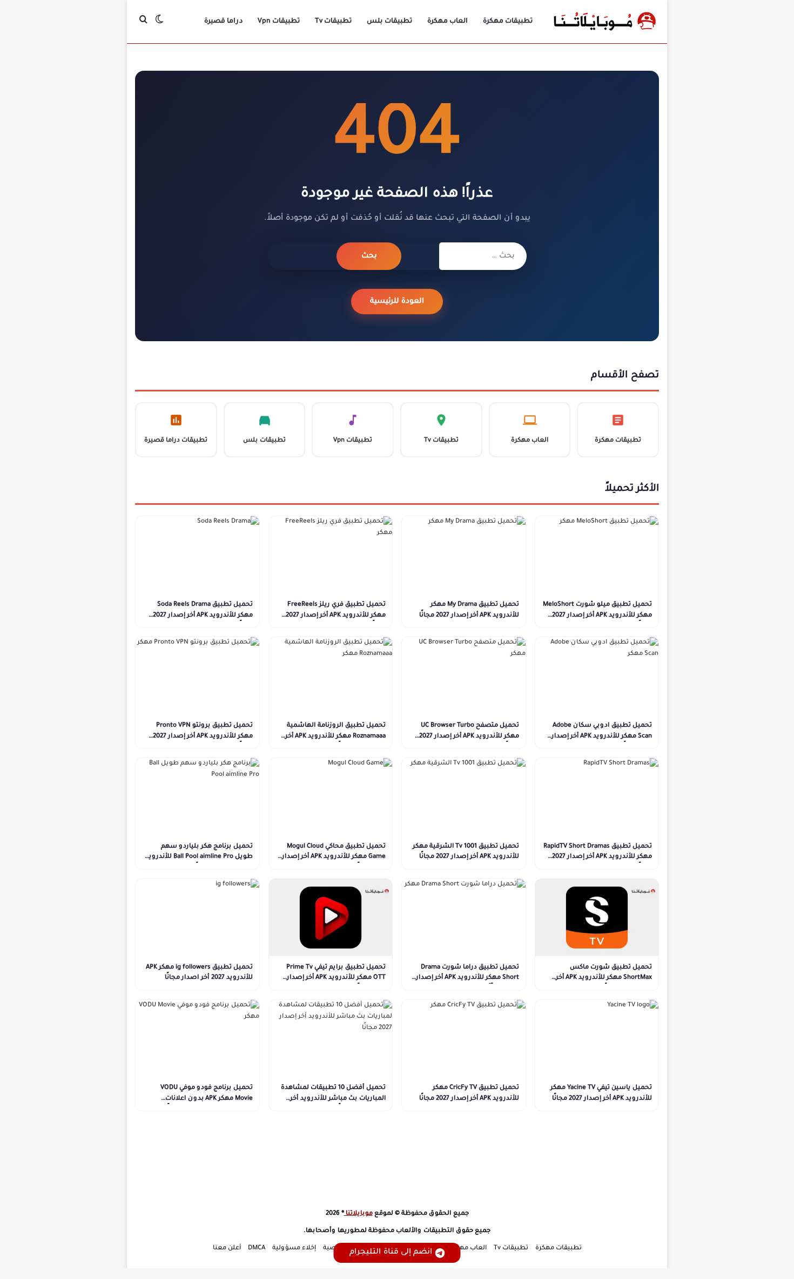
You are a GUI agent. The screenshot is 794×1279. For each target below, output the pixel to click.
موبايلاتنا (358, 1213)
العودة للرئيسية (397, 301)
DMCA (256, 1248)
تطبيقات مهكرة (508, 21)
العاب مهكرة (447, 21)
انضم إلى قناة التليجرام (390, 1252)
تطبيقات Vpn (279, 21)
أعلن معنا (227, 1248)
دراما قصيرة (223, 21)
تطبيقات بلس (389, 21)
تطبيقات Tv (333, 21)
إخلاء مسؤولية (294, 1248)
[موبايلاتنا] (605, 21)
